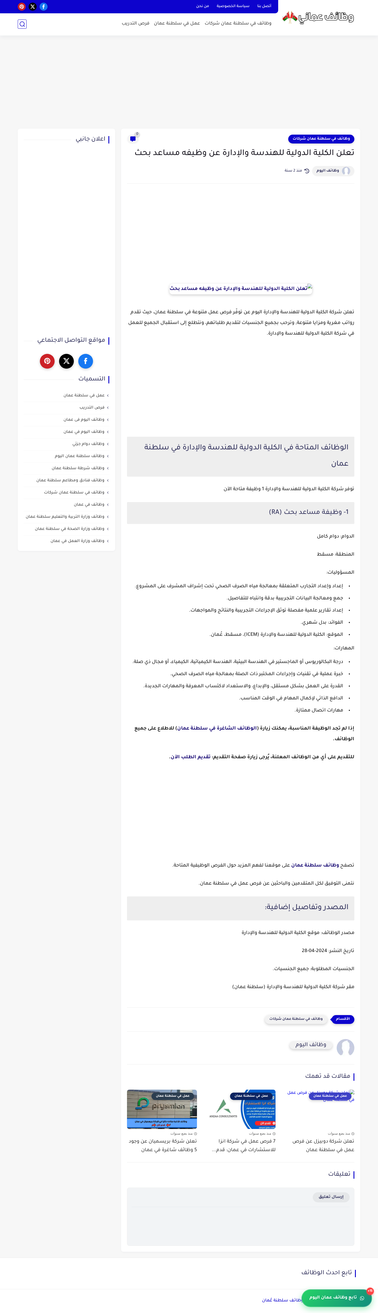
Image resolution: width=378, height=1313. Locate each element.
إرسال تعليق (331, 1197)
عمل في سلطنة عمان (177, 23)
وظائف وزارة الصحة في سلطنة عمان (70, 529)
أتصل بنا (264, 6)
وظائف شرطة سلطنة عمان (78, 468)
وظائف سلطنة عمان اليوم (80, 456)
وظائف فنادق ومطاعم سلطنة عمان (70, 480)
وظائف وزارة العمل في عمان (77, 541)
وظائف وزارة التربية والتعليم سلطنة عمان (65, 517)
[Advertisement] (189, 82)
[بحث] (22, 24)
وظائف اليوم (328, 171)
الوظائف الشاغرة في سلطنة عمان (217, 728)
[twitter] (33, 7)
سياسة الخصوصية (233, 6)
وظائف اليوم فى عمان (84, 420)
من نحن (202, 6)
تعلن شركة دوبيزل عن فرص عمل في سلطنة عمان (323, 1146)
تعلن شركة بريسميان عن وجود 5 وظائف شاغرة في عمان (163, 1146)
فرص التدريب (135, 23)
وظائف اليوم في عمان (84, 432)
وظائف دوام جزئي (88, 444)
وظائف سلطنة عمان (315, 865)
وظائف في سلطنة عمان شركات (238, 23)
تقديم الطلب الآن (191, 757)
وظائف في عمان (89, 505)
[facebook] (44, 7)
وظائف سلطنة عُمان (282, 1301)
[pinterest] (22, 7)
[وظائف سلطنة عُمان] (320, 17)
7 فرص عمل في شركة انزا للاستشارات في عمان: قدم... (244, 1146)
